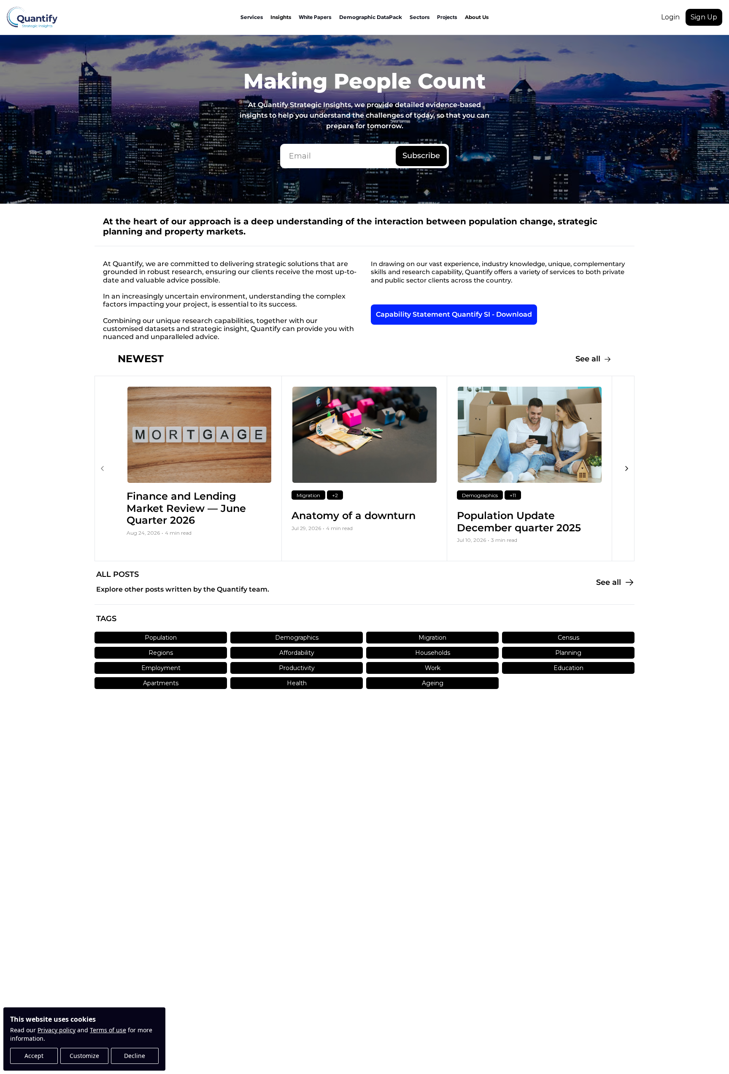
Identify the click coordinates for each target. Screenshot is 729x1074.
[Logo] (32, 17)
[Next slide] (626, 468)
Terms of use (108, 1030)
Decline (134, 1056)
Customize (84, 1056)
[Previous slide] (102, 468)
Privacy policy (57, 1030)
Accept (33, 1056)
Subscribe (421, 155)
